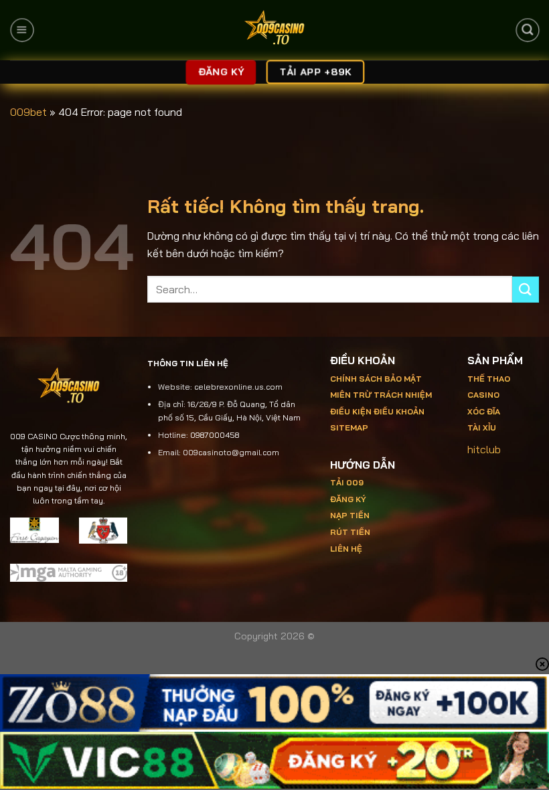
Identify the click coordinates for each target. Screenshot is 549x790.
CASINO (483, 395)
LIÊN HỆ (346, 549)
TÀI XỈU (481, 427)
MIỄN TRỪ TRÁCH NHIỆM (381, 395)
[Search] (527, 30)
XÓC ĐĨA (484, 411)
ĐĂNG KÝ (348, 499)
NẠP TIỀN (350, 515)
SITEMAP (349, 427)
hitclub (484, 449)
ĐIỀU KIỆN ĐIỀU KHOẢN (377, 411)
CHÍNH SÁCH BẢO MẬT (376, 379)
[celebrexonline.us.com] (275, 30)
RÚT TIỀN (350, 532)
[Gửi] (525, 289)
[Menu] (21, 30)
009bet (28, 111)
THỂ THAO (488, 379)
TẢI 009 (347, 482)
